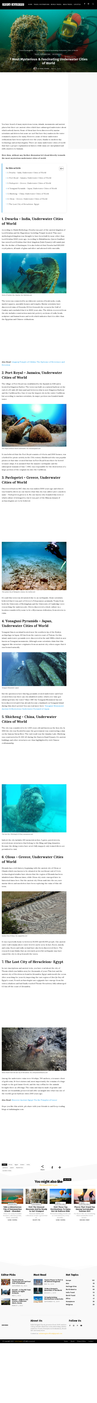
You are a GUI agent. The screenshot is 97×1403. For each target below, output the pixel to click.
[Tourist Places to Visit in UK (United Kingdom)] (38, 1282)
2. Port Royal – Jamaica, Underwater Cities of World (29, 178)
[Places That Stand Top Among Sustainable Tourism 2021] (84, 1196)
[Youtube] (81, 1326)
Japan (12, 1167)
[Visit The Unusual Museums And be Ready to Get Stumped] (36, 1196)
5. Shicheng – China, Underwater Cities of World (28, 194)
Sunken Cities (7, 1170)
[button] (93, 3)
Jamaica (5, 1167)
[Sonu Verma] (36, 68)
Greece (22, 1164)
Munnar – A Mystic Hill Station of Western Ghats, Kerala (20, 1301)
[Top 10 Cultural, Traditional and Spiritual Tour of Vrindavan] (5, 1282)
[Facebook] (84, 4)
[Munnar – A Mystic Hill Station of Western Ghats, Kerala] (5, 1302)
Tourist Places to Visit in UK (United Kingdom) (53, 1280)
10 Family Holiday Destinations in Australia (53, 1298)
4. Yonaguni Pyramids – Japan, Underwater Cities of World (32, 188)
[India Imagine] (13, 4)
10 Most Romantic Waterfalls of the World (53, 1289)
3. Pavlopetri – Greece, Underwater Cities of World (29, 183)
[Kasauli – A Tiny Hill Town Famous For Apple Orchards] (5, 1292)
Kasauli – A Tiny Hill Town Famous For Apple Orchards (21, 1291)
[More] (60, 1167)
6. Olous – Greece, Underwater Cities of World (27, 199)
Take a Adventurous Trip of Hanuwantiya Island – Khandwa (12, 1209)
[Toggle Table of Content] (60, 168)
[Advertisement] (31, 80)
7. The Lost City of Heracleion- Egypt (23, 204)
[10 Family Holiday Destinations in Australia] (38, 1299)
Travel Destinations (26, 50)
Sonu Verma (44, 68)
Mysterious (57, 54)
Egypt (16, 1164)
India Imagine (19, 1341)
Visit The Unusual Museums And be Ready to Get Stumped (36, 1209)
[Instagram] (88, 4)
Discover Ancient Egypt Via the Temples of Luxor (34, 1100)
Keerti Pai (36, 1220)
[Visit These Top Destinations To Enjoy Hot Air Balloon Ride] (60, 1196)
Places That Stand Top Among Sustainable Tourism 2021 (84, 1209)
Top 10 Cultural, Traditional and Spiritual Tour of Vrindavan (21, 1281)
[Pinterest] (77, 1326)
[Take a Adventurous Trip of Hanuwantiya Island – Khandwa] (12, 1196)
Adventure (12, 1204)
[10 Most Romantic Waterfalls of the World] (38, 1291)
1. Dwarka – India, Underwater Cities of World (26, 172)
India (28, 1164)
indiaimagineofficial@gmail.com (50, 1333)
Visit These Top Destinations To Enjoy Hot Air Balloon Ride (60, 1209)
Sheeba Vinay (85, 1220)
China (10, 1164)
